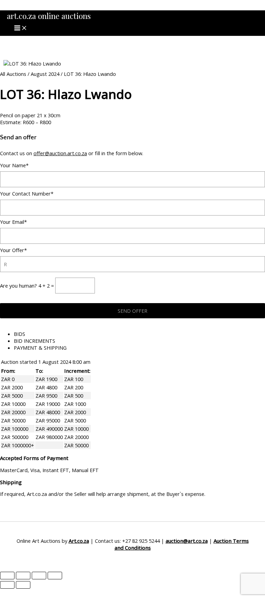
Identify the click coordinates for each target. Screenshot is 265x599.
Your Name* (14, 165)
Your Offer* (13, 250)
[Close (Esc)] (55, 575)
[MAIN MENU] (21, 28)
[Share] (39, 575)
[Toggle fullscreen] (23, 575)
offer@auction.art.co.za (60, 153)
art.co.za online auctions (49, 15)
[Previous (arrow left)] (7, 585)
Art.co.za (79, 540)
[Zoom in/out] (7, 575)
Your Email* (13, 221)
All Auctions (13, 73)
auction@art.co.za (187, 540)
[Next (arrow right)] (23, 585)
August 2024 (45, 73)
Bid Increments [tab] (34, 340)
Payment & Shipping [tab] (40, 347)
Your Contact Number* (26, 193)
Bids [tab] (19, 333)
